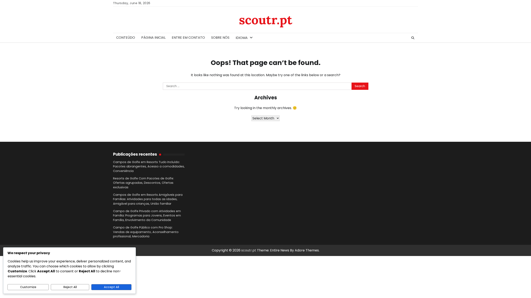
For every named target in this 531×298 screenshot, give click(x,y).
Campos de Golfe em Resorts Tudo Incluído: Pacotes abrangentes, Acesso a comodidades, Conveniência (149, 166)
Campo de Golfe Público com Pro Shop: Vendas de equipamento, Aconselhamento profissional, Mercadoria (146, 231)
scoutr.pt (265, 20)
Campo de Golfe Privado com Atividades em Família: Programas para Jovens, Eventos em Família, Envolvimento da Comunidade (147, 215)
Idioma (242, 37)
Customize (28, 287)
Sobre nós (220, 37)
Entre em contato (188, 37)
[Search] (413, 38)
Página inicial (153, 37)
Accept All (111, 287)
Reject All (70, 287)
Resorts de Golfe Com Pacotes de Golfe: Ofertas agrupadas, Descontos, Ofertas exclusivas (143, 182)
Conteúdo (125, 37)
